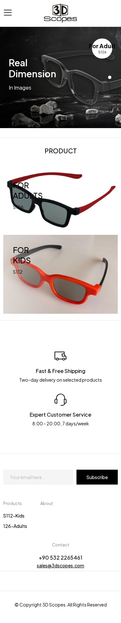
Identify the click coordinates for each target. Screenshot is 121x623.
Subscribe (97, 477)
